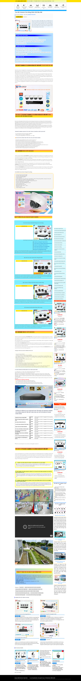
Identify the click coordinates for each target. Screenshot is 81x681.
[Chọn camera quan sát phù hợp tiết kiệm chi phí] (65, 7)
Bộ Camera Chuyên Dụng (58, 228)
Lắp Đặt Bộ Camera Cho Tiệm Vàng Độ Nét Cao (23, 614)
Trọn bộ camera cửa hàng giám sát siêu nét (28, 12)
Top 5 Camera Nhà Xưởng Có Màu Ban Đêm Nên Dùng (25, 39)
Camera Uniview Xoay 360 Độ (59, 296)
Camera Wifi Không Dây (58, 276)
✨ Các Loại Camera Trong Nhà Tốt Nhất (59, 491)
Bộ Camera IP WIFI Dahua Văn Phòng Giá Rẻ (59, 450)
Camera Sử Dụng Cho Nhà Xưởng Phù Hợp (60, 562)
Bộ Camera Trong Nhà (33, 61)
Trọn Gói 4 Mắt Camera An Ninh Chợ (21, 637)
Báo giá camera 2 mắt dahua (33, 38)
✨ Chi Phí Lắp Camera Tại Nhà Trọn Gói (60, 498)
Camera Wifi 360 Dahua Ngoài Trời (21, 54)
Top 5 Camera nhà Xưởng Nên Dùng (22, 38)
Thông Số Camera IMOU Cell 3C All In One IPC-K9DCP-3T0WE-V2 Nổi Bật (27, 591)
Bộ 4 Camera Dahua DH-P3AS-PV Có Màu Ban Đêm (60, 430)
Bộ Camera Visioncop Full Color (59, 236)
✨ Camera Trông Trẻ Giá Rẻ (58, 494)
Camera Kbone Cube (57, 271)
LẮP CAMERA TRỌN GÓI (37, 1)
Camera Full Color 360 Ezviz (58, 298)
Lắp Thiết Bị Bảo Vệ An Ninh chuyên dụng (22, 61)
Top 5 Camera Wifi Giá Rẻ (36, 52)
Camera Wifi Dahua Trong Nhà (34, 48)
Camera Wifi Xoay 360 (58, 266)
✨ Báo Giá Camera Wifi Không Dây (59, 488)
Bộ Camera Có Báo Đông (37, 59)
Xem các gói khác (18, 672)
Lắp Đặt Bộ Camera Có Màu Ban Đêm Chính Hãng (24, 59)
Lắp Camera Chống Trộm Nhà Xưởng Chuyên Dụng (33, 282)
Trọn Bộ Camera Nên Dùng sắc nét (60, 230)
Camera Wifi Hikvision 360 (58, 285)
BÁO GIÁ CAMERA (30, 1)
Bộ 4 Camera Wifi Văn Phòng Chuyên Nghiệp (33, 594)
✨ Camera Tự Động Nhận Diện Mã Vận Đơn (59, 496)
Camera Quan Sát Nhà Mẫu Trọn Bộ (46, 637)
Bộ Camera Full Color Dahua (59, 238)
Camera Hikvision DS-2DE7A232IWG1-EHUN (56, 661)
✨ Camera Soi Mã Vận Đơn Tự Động (60, 493)
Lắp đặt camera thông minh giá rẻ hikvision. (60, 387)
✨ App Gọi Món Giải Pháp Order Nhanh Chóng (59, 487)
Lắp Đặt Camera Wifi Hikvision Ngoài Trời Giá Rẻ (23, 52)
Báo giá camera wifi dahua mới (38, 41)
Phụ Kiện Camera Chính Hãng (46, 1)
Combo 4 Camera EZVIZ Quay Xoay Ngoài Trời (20, 661)
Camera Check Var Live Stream (21, 43)
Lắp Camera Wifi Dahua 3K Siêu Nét (59, 274)
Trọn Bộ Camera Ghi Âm (58, 242)
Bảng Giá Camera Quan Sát (60, 515)
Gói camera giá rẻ (19, 647)
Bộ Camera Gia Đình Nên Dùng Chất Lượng (33, 307)
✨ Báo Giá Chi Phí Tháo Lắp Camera (60, 489)
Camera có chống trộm (58, 256)
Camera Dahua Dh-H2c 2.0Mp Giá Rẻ (21, 589)
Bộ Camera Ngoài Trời (57, 234)
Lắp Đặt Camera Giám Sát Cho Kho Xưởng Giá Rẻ (33, 587)
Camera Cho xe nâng (58, 246)
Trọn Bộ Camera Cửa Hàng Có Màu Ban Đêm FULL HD (60, 363)
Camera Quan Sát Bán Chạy (59, 232)
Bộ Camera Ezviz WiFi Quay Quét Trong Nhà (60, 409)
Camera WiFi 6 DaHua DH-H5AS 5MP (45, 657)
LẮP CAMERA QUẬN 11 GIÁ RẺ (20, 1)
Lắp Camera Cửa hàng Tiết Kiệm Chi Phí (60, 337)
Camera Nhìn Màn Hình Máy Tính (59, 261)
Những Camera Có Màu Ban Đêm (39, 39)
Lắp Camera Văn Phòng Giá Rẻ (20, 594)
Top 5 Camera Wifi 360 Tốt (20, 41)
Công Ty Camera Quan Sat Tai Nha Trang (60, 583)
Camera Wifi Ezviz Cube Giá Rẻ (46, 52)
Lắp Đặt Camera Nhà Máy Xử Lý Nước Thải (35, 589)
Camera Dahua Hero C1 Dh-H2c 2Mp (60, 539)
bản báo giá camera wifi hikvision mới (59, 269)
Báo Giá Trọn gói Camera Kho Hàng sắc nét (33, 257)
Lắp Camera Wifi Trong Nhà (36, 50)
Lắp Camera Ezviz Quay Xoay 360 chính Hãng (59, 283)
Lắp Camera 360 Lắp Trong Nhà (59, 292)
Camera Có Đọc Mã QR (58, 244)
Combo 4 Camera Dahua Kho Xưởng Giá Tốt (60, 470)
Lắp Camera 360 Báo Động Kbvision (58, 288)
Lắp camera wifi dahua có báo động (22, 48)
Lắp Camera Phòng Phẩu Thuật (59, 254)
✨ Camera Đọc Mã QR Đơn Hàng (59, 492)
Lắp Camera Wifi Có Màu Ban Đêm (60, 278)
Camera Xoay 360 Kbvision (58, 290)
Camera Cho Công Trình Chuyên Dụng (59, 259)
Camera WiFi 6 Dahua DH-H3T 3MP (32, 661)
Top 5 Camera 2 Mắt (28, 41)
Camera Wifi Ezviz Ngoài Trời (59, 280)
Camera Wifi (21, 587)
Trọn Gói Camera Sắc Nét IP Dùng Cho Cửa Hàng (33, 222)
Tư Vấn (53, 1)
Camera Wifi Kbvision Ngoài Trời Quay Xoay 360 (23, 50)
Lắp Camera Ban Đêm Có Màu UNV (60, 240)
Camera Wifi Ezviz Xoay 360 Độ (59, 294)
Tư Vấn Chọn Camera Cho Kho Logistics (59, 249)
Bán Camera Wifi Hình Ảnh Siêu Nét (59, 264)
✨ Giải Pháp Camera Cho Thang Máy (59, 500)
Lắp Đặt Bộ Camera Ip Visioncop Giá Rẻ (44, 61)
